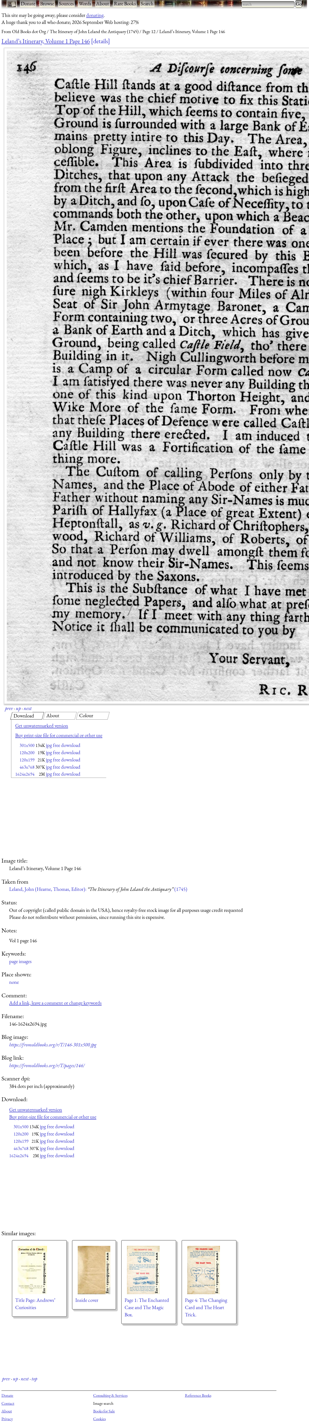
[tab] (27, 716)
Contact (7, 1403)
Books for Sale (104, 1411)
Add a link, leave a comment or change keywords (55, 1003)
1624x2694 (25, 774)
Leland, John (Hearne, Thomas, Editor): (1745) (98, 889)
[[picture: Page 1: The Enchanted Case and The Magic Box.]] (149, 1270)
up (18, 708)
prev (9, 708)
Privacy (7, 1418)
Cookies (99, 1418)
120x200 (27, 752)
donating (95, 15)
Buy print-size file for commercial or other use (58, 735)
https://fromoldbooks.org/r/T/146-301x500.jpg (53, 1044)
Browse (47, 3)
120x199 (27, 760)
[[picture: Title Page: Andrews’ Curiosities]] (39, 1270)
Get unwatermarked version (41, 725)
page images (20, 961)
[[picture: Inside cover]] (94, 1270)
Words (85, 3)
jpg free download (63, 745)
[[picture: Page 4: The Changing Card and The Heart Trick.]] (209, 1270)
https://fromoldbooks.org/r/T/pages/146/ (46, 1065)
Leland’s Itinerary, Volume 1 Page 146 (45, 41)
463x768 (27, 767)
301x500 (27, 745)
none (14, 982)
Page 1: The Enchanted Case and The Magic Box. (147, 1307)
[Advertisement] (50, 818)
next (28, 708)
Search (147, 3)
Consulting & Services (110, 1395)
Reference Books (198, 1395)
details (100, 41)
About (102, 3)
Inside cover (86, 1300)
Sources (66, 3)
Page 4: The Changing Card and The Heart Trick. (206, 1307)
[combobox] (268, 4)
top (34, 1378)
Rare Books (125, 3)
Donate (28, 3)
